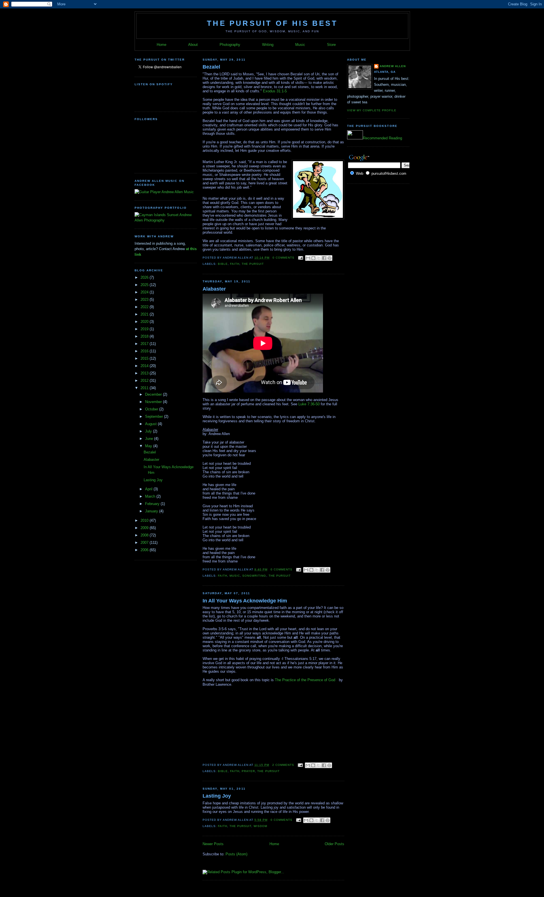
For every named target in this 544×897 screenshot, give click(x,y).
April (149, 489)
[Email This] (308, 258)
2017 (145, 344)
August (151, 424)
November (154, 402)
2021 (145, 314)
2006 (145, 550)
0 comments (283, 257)
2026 (145, 277)
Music (300, 44)
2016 (145, 351)
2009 (145, 528)
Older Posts (334, 844)
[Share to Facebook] (324, 258)
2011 (145, 388)
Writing (267, 44)
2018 (145, 336)
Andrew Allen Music (177, 192)
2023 (145, 299)
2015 (145, 358)
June (149, 438)
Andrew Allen (393, 66)
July (149, 431)
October (152, 409)
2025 (145, 285)
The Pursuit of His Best (272, 23)
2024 (145, 292)
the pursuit (253, 263)
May (149, 446)
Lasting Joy (153, 480)
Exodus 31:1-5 (275, 91)
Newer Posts (213, 844)
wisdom (260, 826)
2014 (145, 366)
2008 (145, 535)
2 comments (283, 764)
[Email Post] (300, 257)
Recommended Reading (382, 138)
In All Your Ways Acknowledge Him (245, 601)
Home (161, 44)
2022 (145, 307)
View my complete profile (371, 110)
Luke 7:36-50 (309, 404)
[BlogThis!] (313, 258)
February (153, 504)
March (150, 496)
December (154, 394)
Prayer (248, 771)
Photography (230, 44)
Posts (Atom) (236, 854)
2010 (145, 520)
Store (331, 44)
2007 (145, 542)
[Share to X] (319, 258)
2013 (145, 373)
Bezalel (150, 452)
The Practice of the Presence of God (305, 680)
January (152, 511)
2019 (145, 329)
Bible (223, 263)
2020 (145, 321)
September (154, 416)
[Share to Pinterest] (329, 258)
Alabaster (151, 459)
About (193, 44)
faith (234, 263)
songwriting (254, 575)
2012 (145, 380)
